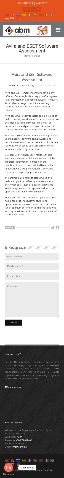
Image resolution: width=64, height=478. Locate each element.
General (36, 55)
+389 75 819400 (24, 440)
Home (27, 55)
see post (22, 165)
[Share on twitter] (52, 227)
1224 (19, 436)
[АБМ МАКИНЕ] (27, 32)
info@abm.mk (19, 446)
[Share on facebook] (57, 227)
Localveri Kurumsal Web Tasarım (40, 470)
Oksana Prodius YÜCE (45, 85)
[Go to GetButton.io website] (8, 474)
